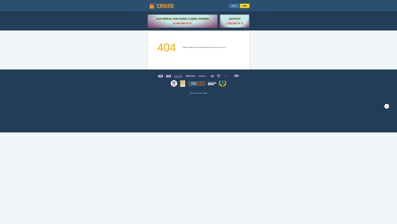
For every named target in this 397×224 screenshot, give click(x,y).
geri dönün (222, 47)
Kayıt (234, 6)
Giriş (245, 6)
